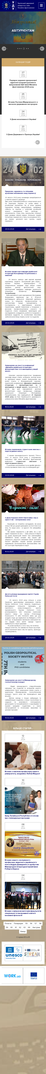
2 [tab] (19, 48)
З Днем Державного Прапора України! (23, 134)
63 (25, 927)
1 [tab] (17, 48)
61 (16, 927)
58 (40, 923)
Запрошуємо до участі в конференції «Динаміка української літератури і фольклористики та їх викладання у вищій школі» (21, 368)
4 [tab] (22, 48)
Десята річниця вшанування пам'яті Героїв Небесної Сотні (22, 595)
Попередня (18, 923)
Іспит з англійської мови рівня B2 (23, 32)
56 (31, 923)
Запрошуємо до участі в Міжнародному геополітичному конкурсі (20, 681)
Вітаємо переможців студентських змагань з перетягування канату (22, 450)
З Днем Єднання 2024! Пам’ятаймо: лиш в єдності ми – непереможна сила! (21, 519)
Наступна (36, 927)
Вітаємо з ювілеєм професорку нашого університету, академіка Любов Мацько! (22, 773)
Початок (8, 923)
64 (29, 927)
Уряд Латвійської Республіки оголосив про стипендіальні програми (22, 817)
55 (26, 923)
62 (20, 927)
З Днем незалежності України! (23, 119)
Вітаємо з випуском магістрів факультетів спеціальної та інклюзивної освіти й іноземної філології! (23, 913)
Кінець (23, 931)
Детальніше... (31, 229)
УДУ (13, 5)
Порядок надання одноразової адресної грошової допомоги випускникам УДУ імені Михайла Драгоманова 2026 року (23, 83)
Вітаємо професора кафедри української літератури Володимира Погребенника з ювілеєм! (21, 273)
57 (36, 923)
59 (7, 927)
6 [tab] (28, 48)
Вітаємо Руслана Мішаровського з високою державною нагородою (23, 103)
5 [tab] (25, 48)
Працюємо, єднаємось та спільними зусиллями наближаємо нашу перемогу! (20, 192)
